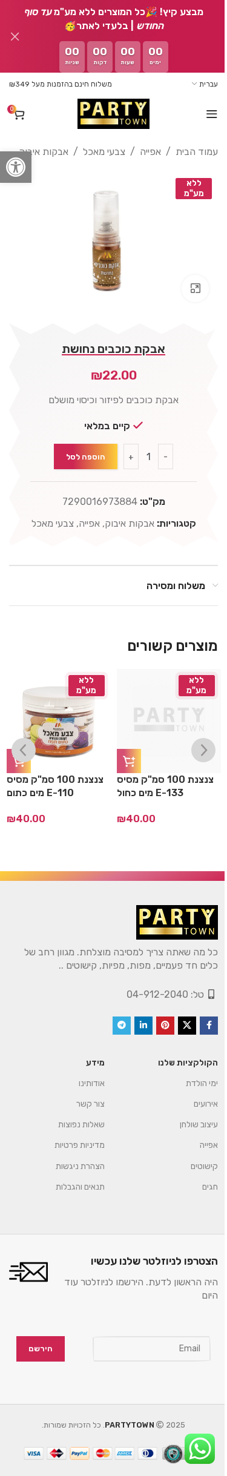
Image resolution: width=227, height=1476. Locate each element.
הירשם (31, 1357)
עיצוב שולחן (190, 1134)
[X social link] (178, 1035)
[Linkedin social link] (134, 1035)
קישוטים (195, 1175)
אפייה (141, 151)
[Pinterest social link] (156, 1035)
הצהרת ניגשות (71, 1175)
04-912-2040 (148, 1003)
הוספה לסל (81, 450)
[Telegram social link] (113, 1035)
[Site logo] (109, 114)
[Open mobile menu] (203, 114)
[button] (15, 167)
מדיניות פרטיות (70, 1155)
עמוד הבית (187, 151)
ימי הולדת (193, 1092)
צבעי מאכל (95, 151)
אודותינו (83, 1092)
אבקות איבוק (34, 151)
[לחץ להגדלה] (186, 282)
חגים (201, 1196)
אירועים (197, 1114)
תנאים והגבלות (71, 1196)
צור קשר (81, 1114)
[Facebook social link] (200, 1035)
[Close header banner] (15, 36)
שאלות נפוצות (72, 1134)
